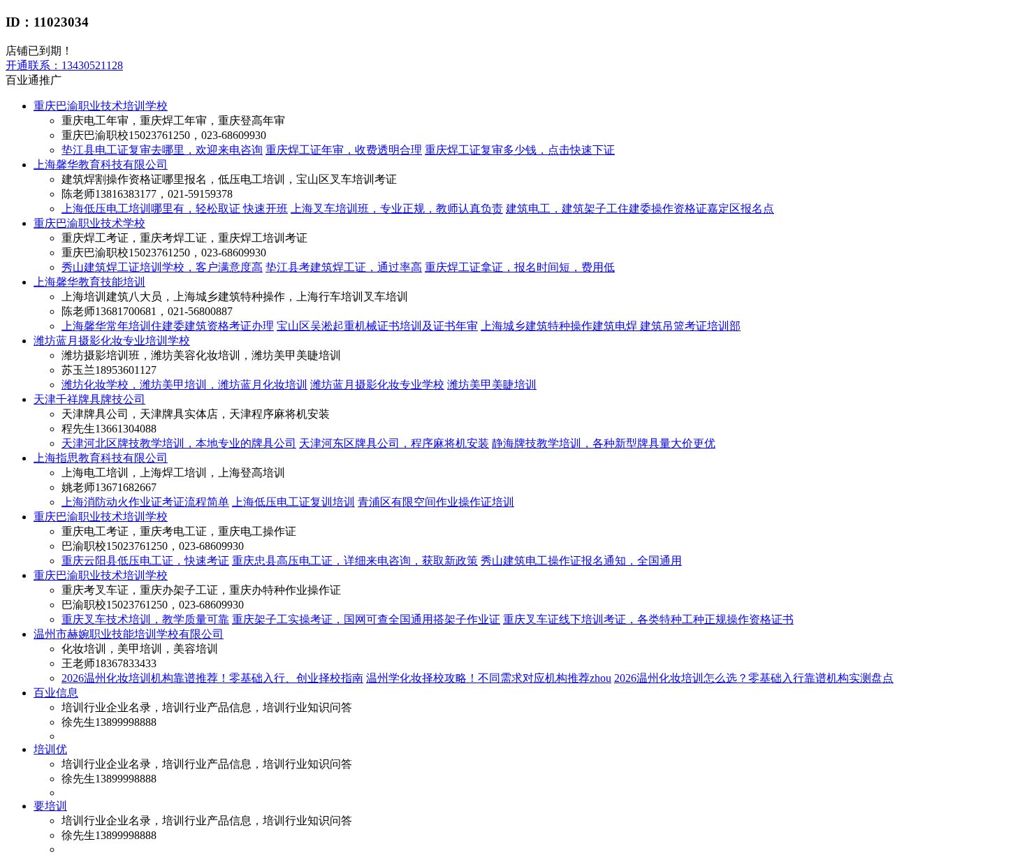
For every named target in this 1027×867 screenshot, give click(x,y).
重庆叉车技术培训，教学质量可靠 (145, 619)
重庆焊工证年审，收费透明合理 (343, 150)
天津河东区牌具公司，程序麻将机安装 (394, 443)
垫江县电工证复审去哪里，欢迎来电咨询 (162, 150)
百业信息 (56, 693)
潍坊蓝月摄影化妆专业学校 (377, 385)
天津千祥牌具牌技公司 (89, 399)
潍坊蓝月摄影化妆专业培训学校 (112, 341)
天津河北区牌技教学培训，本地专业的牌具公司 (178, 443)
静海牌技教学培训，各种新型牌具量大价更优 (603, 443)
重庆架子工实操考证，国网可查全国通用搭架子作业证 (366, 619)
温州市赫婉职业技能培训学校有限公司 (129, 634)
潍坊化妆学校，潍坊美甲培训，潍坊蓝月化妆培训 (184, 385)
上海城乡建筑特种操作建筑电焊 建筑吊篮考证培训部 (611, 326)
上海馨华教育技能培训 (89, 282)
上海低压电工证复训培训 (293, 502)
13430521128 (64, 65)
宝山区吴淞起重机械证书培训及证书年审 (377, 326)
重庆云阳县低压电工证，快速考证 (145, 561)
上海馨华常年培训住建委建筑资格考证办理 (167, 326)
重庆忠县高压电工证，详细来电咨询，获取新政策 (355, 561)
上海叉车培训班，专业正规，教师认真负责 (397, 208)
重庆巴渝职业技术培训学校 (101, 106)
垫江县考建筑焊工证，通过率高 (343, 267)
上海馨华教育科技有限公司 (101, 164)
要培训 (50, 806)
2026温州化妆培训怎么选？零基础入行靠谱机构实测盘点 (754, 678)
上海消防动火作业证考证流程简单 (145, 502)
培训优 (50, 749)
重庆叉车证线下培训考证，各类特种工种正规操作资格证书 (648, 619)
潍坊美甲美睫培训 (492, 385)
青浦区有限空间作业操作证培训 (436, 502)
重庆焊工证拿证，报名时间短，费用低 (520, 267)
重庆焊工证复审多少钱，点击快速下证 (520, 150)
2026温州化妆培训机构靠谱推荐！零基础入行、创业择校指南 (212, 678)
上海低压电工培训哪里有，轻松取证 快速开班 (174, 208)
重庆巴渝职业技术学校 (89, 223)
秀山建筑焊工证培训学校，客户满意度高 (162, 267)
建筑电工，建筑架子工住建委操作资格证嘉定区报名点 (640, 208)
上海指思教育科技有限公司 (101, 458)
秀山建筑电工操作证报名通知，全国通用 (581, 561)
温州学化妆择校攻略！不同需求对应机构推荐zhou (488, 678)
